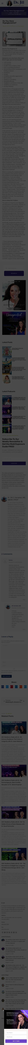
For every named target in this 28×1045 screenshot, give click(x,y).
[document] (14, 522)
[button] (3, 1010)
